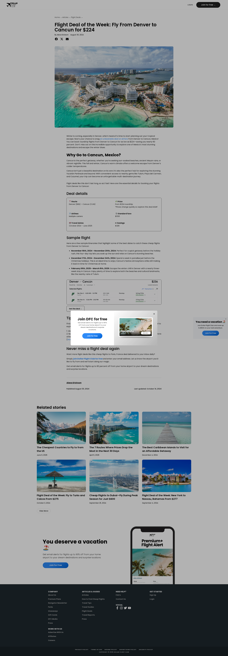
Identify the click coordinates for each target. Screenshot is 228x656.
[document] (114, 328)
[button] (154, 314)
